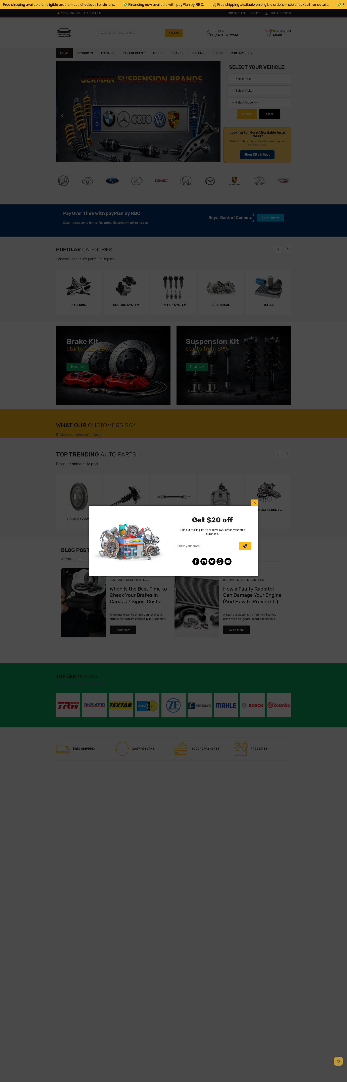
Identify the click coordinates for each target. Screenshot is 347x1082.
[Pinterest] (220, 561)
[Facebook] (195, 561)
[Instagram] (203, 561)
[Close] (254, 502)
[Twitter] (211, 561)
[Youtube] (228, 561)
